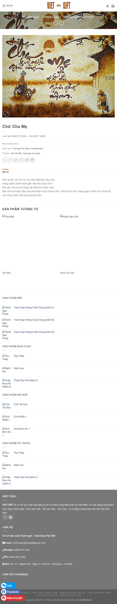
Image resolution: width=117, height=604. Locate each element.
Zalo (9, 585)
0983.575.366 (14, 598)
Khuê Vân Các (67, 272)
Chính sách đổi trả (47, 595)
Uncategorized (37, 148)
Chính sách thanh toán (44, 592)
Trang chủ (31, 17)
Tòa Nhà (6, 272)
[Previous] (2, 247)
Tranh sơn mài (33, 509)
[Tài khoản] (107, 5)
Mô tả (5, 172)
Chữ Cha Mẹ (16, 153)
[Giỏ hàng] (113, 5)
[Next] (114, 247)
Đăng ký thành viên (70, 595)
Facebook (13, 592)
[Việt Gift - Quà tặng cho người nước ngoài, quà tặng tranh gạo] (58, 5)
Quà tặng (7, 509)
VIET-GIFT (8, 504)
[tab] (5, 172)
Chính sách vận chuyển (72, 592)
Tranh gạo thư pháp (78, 17)
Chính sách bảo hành (99, 592)
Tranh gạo (51, 17)
